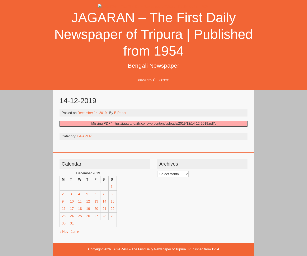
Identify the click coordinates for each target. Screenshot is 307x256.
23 (64, 216)
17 (72, 208)
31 (72, 223)
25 (80, 216)
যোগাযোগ (164, 80)
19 (88, 208)
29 (112, 216)
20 (96, 208)
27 (96, 216)
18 (80, 208)
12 (88, 201)
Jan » (75, 231)
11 (80, 201)
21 (104, 208)
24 (72, 216)
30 (64, 223)
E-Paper (120, 113)
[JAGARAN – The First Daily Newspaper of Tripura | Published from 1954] (153, 6)
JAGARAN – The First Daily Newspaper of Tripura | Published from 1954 (153, 34)
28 (104, 216)
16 (64, 208)
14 (104, 201)
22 (112, 208)
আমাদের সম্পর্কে (145, 80)
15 (112, 201)
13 (96, 201)
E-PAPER (84, 136)
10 (72, 201)
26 (88, 216)
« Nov (64, 231)
